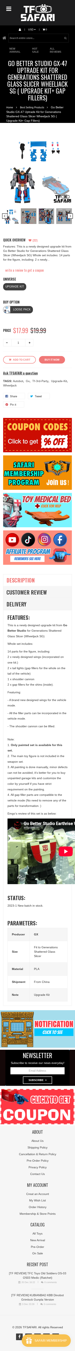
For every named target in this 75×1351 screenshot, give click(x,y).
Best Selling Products (32, 107)
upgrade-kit (59, 381)
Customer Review (26, 592)
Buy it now (52, 359)
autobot (18, 381)
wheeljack (10, 385)
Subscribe (36, 1080)
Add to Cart (21, 359)
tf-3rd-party (40, 381)
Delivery (16, 604)
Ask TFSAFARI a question (20, 373)
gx (28, 381)
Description (20, 580)
